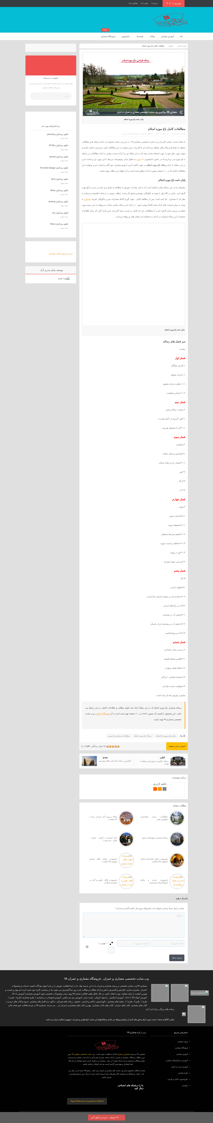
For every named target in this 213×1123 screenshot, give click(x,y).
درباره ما (155, 3)
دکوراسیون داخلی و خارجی (177, 1079)
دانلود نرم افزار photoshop (57, 134)
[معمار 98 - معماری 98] (106, 1045)
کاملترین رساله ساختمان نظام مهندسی (115, 761)
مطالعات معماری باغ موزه (119, 736)
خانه (181, 36)
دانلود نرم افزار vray (60, 213)
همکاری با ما (133, 3)
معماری (87, 199)
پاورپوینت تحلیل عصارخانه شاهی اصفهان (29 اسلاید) (154, 860)
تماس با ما (144, 3)
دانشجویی (125, 36)
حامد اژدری (176, 134)
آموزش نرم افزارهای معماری (177, 1060)
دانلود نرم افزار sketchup (58, 201)
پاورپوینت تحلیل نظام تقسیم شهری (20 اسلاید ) (103, 860)
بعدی (105, 757)
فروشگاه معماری (108, 35)
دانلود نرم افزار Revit (59, 179)
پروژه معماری (183, 1041)
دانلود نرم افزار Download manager (54, 168)
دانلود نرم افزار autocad (58, 156)
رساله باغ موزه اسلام (142, 736)
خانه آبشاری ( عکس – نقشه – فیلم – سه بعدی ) (103, 839)
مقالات (152, 36)
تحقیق (149, 134)
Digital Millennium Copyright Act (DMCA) (87, 1101)
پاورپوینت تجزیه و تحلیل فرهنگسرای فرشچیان (154, 881)
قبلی (162, 757)
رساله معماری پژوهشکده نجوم (155, 838)
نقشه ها (140, 36)
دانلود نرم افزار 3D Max (58, 145)
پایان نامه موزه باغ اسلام (166, 736)
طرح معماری (183, 1073)
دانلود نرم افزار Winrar (59, 224)
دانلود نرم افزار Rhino (59, 190)
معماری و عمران (123, 1054)
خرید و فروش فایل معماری (61, 253)
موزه (123, 134)
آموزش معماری (167, 36)
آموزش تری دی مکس (179, 1067)
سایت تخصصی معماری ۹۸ (82, 1054)
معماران (185, 1085)
